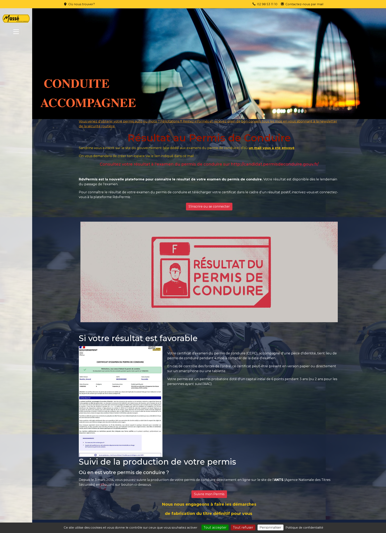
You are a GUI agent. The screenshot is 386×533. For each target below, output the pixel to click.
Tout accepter (215, 527)
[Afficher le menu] (16, 32)
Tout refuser (243, 527)
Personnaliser (270, 527)
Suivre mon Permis (209, 494)
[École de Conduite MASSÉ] (16, 18)
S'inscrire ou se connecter (209, 206)
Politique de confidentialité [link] (304, 527)
